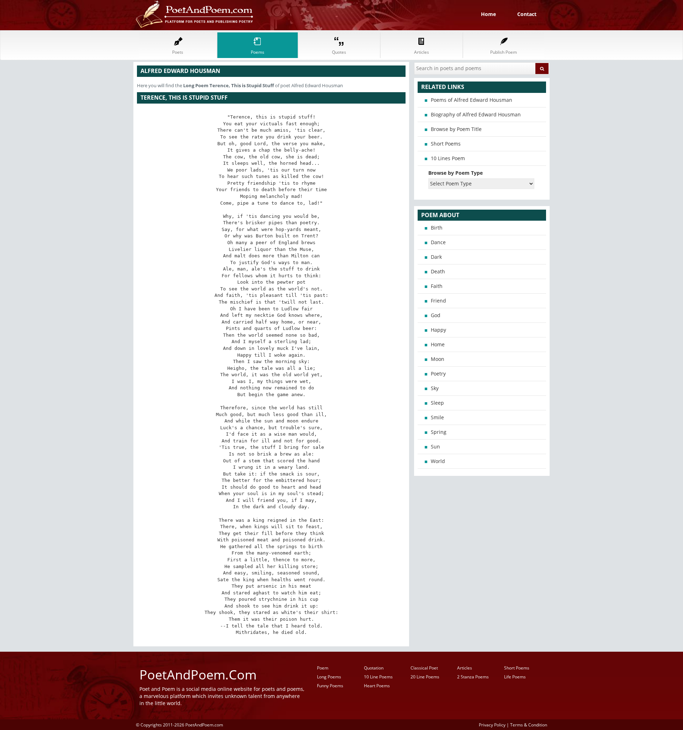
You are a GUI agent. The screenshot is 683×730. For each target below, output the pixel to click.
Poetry (438, 373)
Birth (437, 227)
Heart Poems (377, 686)
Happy (438, 329)
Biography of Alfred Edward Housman (476, 114)
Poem (322, 668)
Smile (437, 417)
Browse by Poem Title (456, 129)
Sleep (437, 402)
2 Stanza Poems (473, 677)
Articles (464, 668)
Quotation (373, 668)
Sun (435, 446)
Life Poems (515, 677)
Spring (438, 432)
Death (438, 271)
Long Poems (329, 677)
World (438, 461)
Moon (437, 359)
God (435, 315)
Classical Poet (424, 668)
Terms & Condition (528, 725)
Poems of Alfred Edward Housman (471, 99)
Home (488, 14)
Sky (435, 388)
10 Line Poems (378, 677)
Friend (438, 300)
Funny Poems (330, 686)
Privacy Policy (492, 725)
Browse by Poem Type (455, 172)
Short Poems (446, 143)
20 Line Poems (425, 677)
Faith (437, 286)
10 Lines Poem (448, 158)
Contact (526, 14)
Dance (438, 242)
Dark (436, 256)
